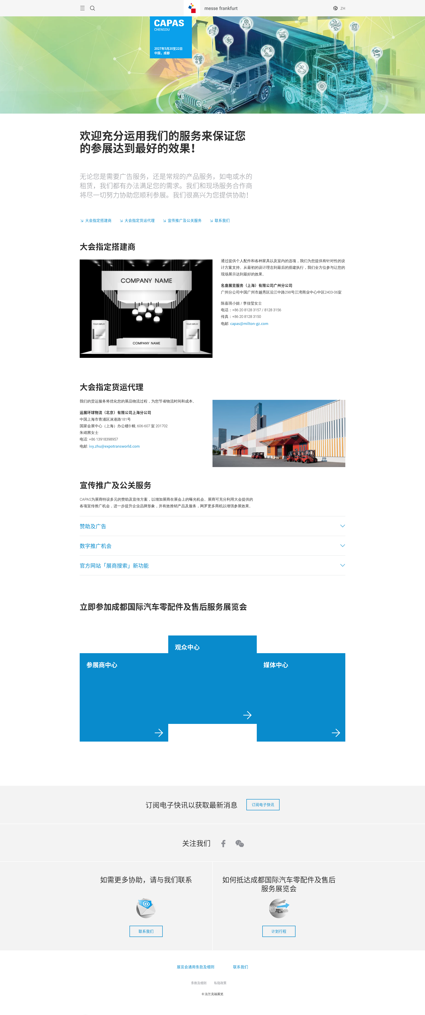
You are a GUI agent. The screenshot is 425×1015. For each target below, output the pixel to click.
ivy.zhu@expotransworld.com (114, 446)
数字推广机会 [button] (96, 546)
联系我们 (222, 220)
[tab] (212, 526)
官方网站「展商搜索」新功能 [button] (114, 565)
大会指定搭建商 (98, 220)
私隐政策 (220, 983)
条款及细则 (199, 983)
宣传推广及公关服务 (185, 220)
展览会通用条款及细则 (195, 966)
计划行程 (278, 931)
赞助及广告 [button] (93, 526)
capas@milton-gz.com (249, 323)
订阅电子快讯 (263, 804)
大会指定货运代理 (140, 220)
